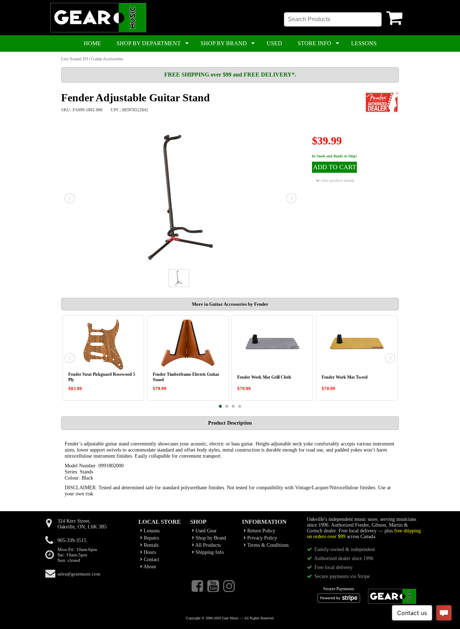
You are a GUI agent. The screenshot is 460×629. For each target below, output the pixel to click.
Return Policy (260, 530)
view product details (337, 180)
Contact (150, 559)
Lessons (151, 530)
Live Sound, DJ (74, 58)
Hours (149, 552)
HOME (92, 43)
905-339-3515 (72, 540)
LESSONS (364, 43)
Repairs (150, 538)
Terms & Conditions (267, 545)
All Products (207, 545)
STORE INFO (314, 43)
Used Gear (205, 530)
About (149, 566)
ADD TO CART (334, 167)
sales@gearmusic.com (79, 574)
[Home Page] (98, 30)
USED (274, 43)
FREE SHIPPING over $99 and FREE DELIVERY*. (230, 74)
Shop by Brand (210, 538)
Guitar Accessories (107, 58)
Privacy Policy (261, 538)
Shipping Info (209, 552)
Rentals (150, 545)
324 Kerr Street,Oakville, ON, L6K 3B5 (82, 523)
